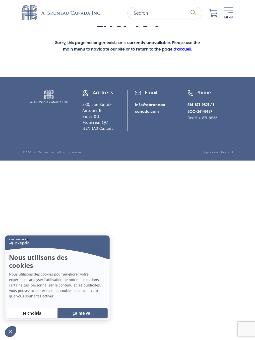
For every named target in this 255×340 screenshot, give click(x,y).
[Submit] (193, 12)
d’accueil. (183, 49)
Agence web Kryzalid (218, 152)
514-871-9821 (198, 105)
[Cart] (213, 13)
